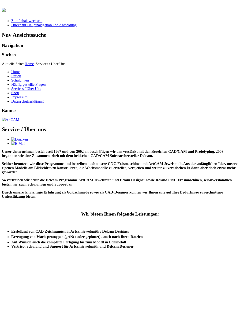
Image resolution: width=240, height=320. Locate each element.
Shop (15, 93)
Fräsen (16, 76)
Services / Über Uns (26, 89)
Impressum (19, 97)
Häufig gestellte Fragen (28, 84)
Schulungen (20, 80)
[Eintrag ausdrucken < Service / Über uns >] (19, 139)
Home (29, 64)
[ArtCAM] (10, 120)
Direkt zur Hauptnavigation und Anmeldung (44, 25)
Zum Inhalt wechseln (26, 21)
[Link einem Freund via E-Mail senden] (18, 143)
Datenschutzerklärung (27, 101)
